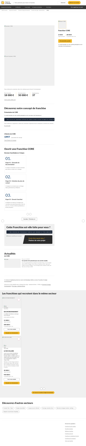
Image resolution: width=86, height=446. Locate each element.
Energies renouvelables (20, 408)
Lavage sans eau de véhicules (33, 408)
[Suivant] (83, 221)
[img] (12, 7)
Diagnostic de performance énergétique (10, 411)
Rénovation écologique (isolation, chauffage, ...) (66, 408)
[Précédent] (2, 221)
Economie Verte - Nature (8, 408)
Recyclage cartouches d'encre (47, 408)
